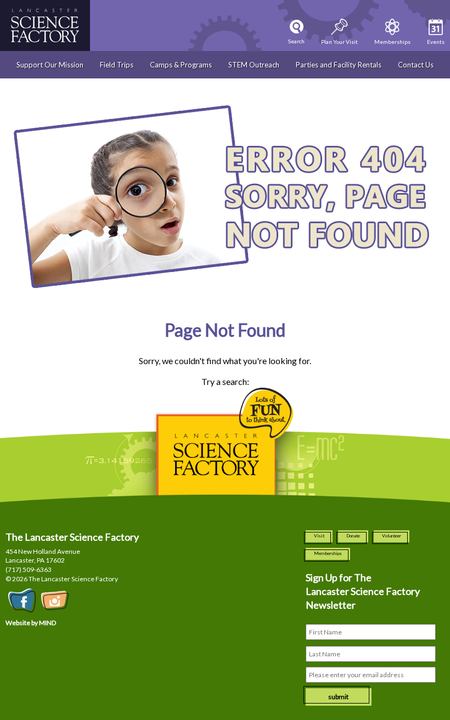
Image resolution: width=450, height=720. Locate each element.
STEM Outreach (253, 64)
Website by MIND (30, 623)
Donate (353, 535)
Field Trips (116, 64)
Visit (319, 535)
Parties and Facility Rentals (338, 64)
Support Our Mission (49, 64)
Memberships (328, 553)
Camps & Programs (181, 64)
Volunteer (391, 535)
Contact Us (416, 64)
